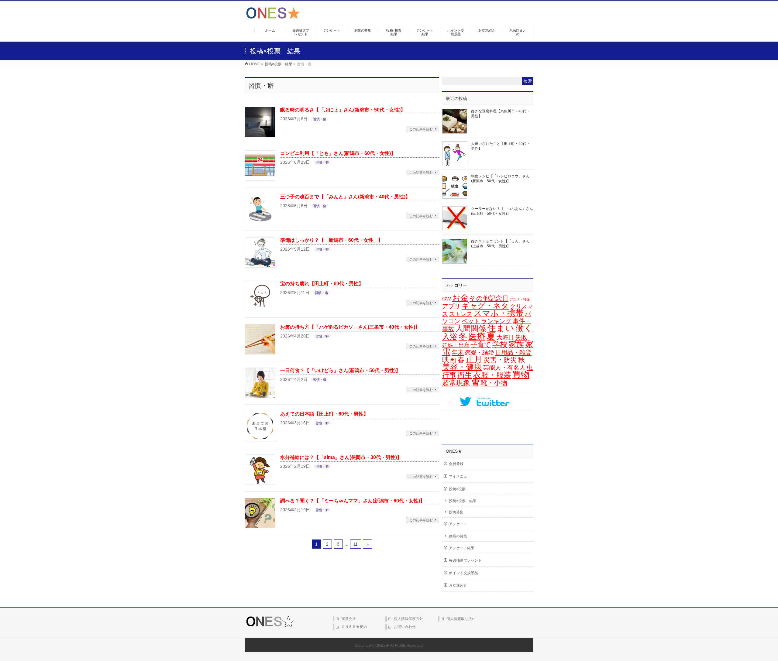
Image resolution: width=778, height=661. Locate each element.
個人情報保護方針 (408, 619)
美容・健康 (462, 367)
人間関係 (471, 328)
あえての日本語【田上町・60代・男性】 (324, 413)
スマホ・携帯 (498, 313)
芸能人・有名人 (504, 367)
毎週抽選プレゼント (465, 560)
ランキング (496, 321)
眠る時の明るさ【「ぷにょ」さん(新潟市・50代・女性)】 (342, 109)
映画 (449, 360)
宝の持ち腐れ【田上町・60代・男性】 (321, 283)
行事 (449, 375)
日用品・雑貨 (513, 352)
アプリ (451, 306)
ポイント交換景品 (463, 573)
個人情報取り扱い (461, 619)
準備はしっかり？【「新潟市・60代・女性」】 (331, 240)
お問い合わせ (405, 627)
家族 (516, 344)
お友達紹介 (458, 585)
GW (446, 299)
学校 (500, 344)
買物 (520, 374)
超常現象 (456, 383)
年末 (458, 352)
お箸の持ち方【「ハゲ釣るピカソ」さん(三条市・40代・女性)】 (350, 327)
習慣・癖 (319, 119)
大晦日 (505, 337)
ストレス (460, 314)
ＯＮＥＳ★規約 (354, 627)
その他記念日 (489, 298)
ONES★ (382, 645)
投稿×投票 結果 (463, 501)
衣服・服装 (492, 375)
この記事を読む (421, 129)
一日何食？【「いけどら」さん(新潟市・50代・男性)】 (340, 370)
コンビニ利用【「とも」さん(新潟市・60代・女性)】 (338, 153)
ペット (471, 321)
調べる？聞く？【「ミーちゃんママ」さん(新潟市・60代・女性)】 (352, 500)
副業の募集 (458, 536)
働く (524, 328)
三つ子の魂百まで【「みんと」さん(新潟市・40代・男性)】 (345, 196)
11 (355, 544)
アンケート (458, 524)
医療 (476, 336)
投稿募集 (456, 512)
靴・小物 (493, 383)
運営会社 (348, 619)
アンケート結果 (461, 548)
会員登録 (456, 464)
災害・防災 (500, 360)
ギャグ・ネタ (485, 305)
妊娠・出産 (456, 345)
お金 (460, 297)
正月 (474, 359)
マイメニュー (460, 476)
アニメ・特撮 (520, 299)
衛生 (464, 375)
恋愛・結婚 (479, 352)
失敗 (521, 337)
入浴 (449, 337)
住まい (500, 328)
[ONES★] (273, 17)
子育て (481, 344)
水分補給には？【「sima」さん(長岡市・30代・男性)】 (341, 457)
